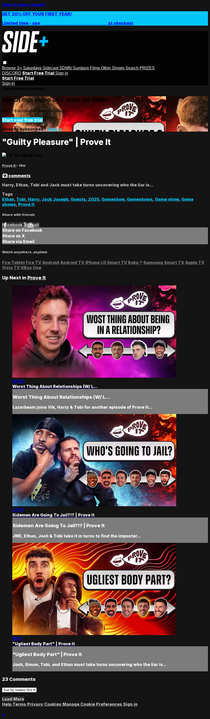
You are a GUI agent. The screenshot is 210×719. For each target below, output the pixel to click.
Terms (20, 704)
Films (95, 68)
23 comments (16, 175)
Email (33, 224)
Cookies (53, 704)
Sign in (61, 73)
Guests (78, 199)
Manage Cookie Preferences (92, 704)
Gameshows (140, 199)
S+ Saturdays (30, 68)
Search (132, 68)
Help (7, 704)
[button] (4, 62)
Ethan (8, 199)
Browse (9, 68)
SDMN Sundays (74, 68)
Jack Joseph (55, 199)
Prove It (9, 165)
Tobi (21, 199)
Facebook (13, 224)
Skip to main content (23, 4)
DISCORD (11, 73)
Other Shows (113, 68)
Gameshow (112, 199)
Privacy (35, 704)
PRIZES (147, 68)
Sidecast (51, 68)
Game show (167, 199)
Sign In (8, 83)
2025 (93, 199)
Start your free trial (22, 119)
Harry (33, 199)
